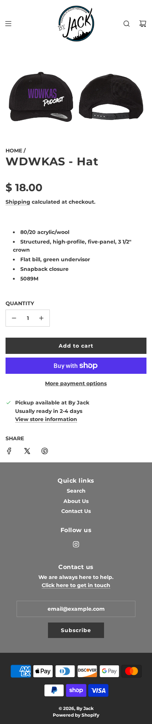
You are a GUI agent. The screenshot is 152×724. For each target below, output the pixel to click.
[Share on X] (27, 452)
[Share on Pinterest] (45, 452)
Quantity (20, 303)
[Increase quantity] (41, 318)
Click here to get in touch (76, 585)
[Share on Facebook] (9, 452)
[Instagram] (76, 544)
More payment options (76, 383)
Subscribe (76, 630)
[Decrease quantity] (14, 318)
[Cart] (143, 23)
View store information (46, 419)
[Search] (126, 23)
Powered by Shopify (76, 715)
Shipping (18, 202)
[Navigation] (8, 23)
